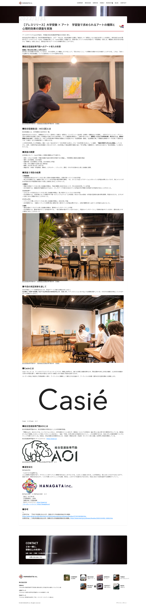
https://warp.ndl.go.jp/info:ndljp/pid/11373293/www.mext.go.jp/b (54, 516)
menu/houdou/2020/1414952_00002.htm (91, 518)
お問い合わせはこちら (35, 557)
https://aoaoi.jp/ (52, 439)
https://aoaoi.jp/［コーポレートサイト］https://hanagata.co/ (36, 503)
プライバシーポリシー (121, 603)
